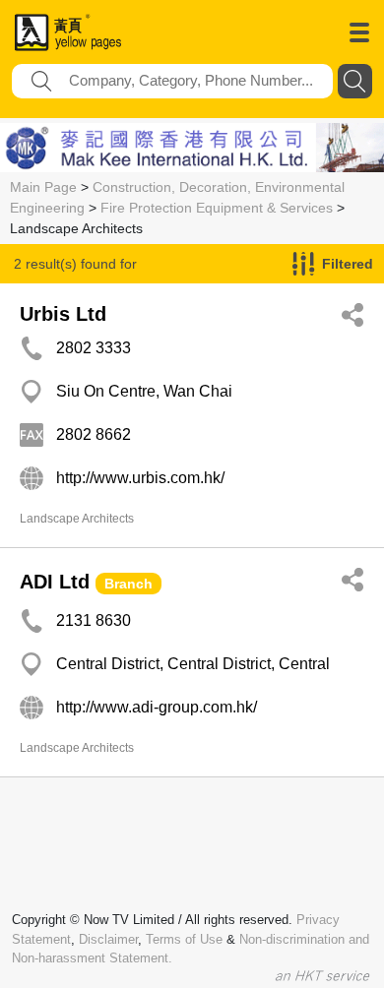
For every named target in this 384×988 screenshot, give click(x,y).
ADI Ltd (55, 581)
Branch (128, 583)
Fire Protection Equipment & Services (216, 208)
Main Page (43, 187)
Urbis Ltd (63, 314)
